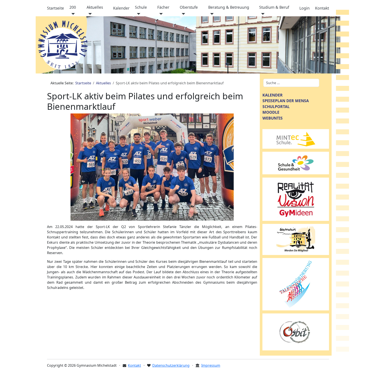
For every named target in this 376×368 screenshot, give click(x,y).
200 (72, 7)
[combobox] (291, 83)
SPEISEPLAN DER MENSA (285, 100)
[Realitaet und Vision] (295, 198)
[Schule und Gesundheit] (295, 162)
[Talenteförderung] (295, 283)
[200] (72, 14)
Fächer (163, 7)
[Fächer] (160, 14)
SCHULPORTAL (276, 106)
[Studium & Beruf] (262, 14)
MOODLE (270, 112)
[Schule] (137, 14)
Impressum (210, 365)
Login (304, 8)
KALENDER (272, 95)
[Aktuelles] (89, 14)
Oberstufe (189, 7)
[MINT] (295, 138)
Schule (141, 7)
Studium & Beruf (274, 7)
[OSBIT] (295, 331)
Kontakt (322, 8)
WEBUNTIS (272, 118)
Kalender (121, 8)
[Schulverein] (295, 239)
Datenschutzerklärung (171, 365)
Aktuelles (95, 7)
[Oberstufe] (182, 14)
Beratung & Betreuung (228, 7)
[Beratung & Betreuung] (211, 14)
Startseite (55, 8)
